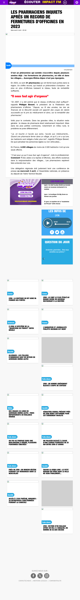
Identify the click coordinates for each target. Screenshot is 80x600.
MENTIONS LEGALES (40, 581)
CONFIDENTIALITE (55, 581)
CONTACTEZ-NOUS (25, 581)
